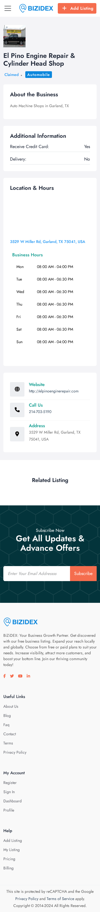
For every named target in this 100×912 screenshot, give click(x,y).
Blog (7, 715)
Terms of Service (60, 898)
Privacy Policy (14, 752)
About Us (10, 706)
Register (10, 782)
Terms (8, 743)
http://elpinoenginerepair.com (54, 391)
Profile (8, 810)
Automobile (38, 74)
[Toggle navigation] (8, 8)
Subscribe (83, 573)
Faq (6, 724)
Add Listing (82, 8)
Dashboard (12, 801)
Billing (8, 868)
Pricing (9, 859)
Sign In (9, 792)
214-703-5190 (40, 411)
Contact (9, 734)
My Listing (11, 849)
